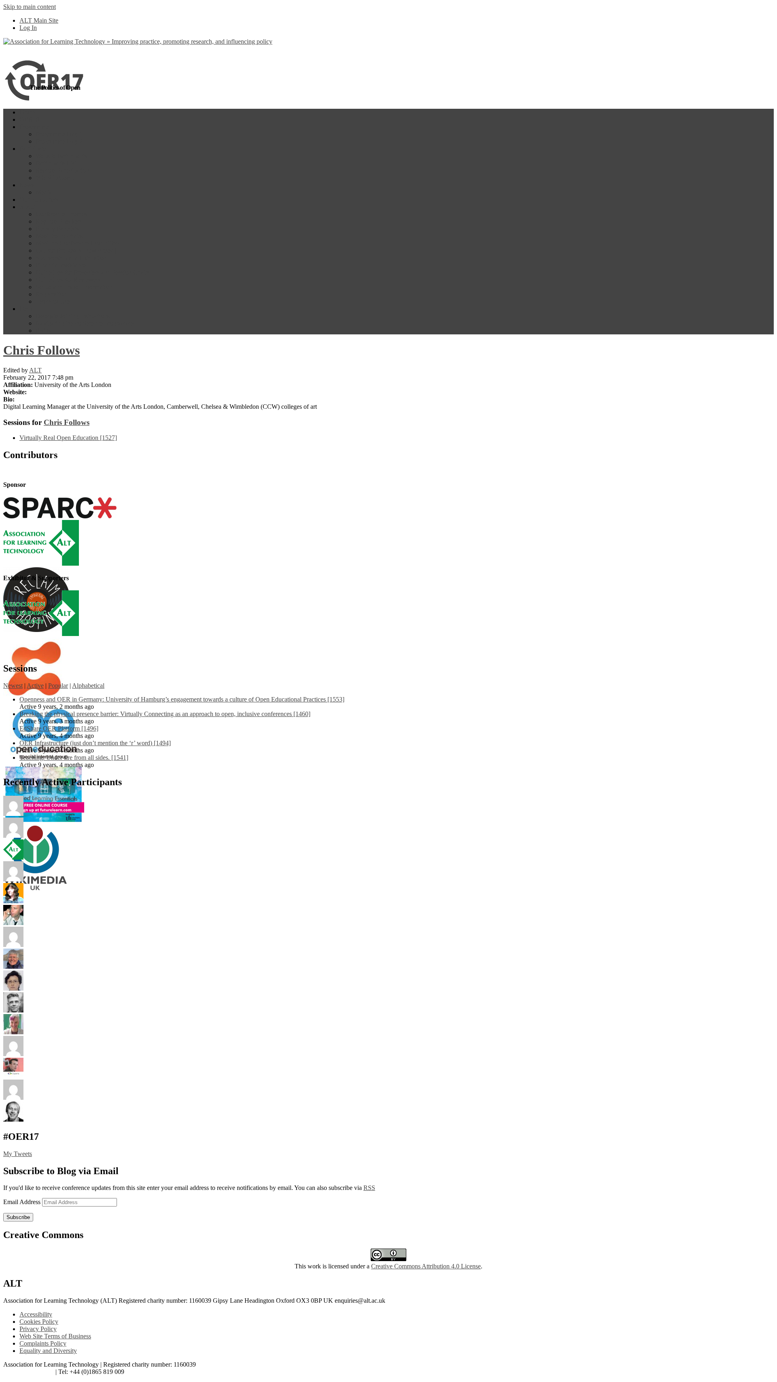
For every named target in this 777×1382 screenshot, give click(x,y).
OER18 (29, 119)
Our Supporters (39, 199)
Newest (13, 685)
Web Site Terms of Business (55, 1336)
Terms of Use (53, 301)
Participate (32, 148)
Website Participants (61, 155)
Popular (58, 685)
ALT (35, 370)
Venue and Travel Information (74, 286)
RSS (369, 1187)
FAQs (43, 330)
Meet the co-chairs (59, 235)
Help (25, 308)
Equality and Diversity (48, 1350)
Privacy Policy (38, 1328)
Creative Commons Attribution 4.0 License (426, 1266)
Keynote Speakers (59, 221)
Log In (28, 27)
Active (35, 685)
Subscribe (18, 1217)
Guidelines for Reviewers (68, 279)
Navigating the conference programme (85, 323)
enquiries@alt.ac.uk (28, 1371)
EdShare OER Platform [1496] (58, 728)
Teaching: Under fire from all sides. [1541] (73, 757)
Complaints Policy (42, 1343)
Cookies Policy (38, 1321)
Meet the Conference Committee (77, 243)
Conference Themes (61, 214)
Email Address (22, 1201)
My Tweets (17, 1153)
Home (27, 112)
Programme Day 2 (59, 141)
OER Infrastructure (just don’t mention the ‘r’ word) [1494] (95, 743)
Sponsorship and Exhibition (71, 257)
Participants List (56, 163)
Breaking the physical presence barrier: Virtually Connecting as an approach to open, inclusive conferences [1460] (164, 713)
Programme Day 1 (59, 134)
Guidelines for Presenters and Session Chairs (93, 272)
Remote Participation (62, 170)
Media (44, 192)
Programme (34, 126)
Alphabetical (88, 685)
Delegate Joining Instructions (73, 316)
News (26, 185)
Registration (51, 294)
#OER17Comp (55, 177)
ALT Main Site (38, 20)
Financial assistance (61, 265)
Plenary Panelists (57, 228)
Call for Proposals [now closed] (76, 250)
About (27, 206)
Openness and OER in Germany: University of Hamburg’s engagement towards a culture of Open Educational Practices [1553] (181, 699)
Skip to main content (29, 6)
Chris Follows (41, 350)
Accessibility (35, 1314)
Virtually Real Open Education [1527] (68, 437)
